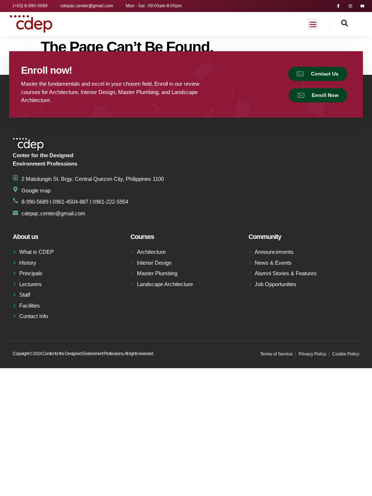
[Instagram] (350, 6)
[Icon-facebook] (338, 6)
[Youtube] (362, 6)
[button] (313, 24)
